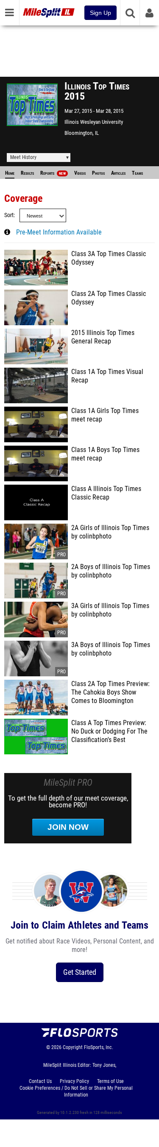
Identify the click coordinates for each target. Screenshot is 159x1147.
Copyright (73, 1047)
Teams (137, 173)
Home (9, 173)
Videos (80, 173)
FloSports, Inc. (98, 1047)
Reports (53, 173)
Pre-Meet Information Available (59, 232)
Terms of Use (110, 1081)
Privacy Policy (74, 1081)
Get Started (79, 972)
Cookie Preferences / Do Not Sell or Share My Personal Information (76, 1091)
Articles (118, 173)
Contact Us (40, 1081)
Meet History (23, 157)
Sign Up (100, 12)
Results (27, 173)
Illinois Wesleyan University (93, 122)
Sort (9, 215)
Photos (98, 173)
